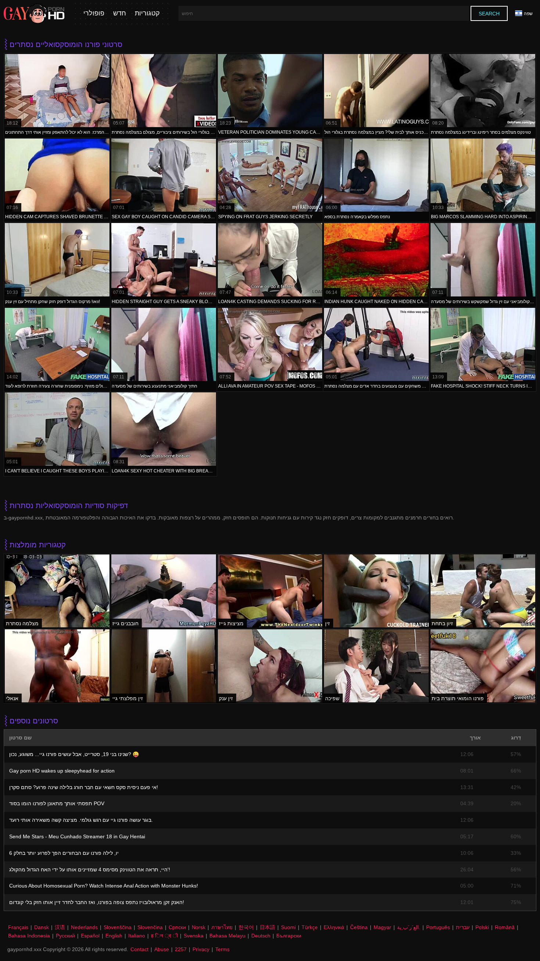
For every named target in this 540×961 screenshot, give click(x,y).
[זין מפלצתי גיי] (163, 665)
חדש (119, 13)
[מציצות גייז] (270, 590)
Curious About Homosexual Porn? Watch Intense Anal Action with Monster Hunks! (103, 886)
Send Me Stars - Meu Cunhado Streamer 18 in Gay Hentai (77, 836)
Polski (482, 927)
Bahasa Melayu (227, 936)
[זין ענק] (270, 665)
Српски (177, 927)
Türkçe (310, 927)
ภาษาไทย (222, 927)
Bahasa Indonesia (29, 936)
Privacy (200, 949)
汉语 (60, 927)
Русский (65, 936)
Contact (139, 949)
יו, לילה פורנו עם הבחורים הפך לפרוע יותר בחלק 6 (64, 853)
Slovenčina (150, 927)
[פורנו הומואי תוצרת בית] (483, 665)
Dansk (41, 927)
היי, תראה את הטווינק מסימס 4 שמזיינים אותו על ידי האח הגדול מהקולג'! (89, 869)
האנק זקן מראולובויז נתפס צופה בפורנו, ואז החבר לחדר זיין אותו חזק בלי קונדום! (96, 902)
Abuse (161, 949)
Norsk (198, 927)
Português (438, 927)
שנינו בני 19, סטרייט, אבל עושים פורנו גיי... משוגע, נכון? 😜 (74, 754)
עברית (462, 927)
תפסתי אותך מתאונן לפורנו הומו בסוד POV (56, 803)
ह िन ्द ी (164, 936)
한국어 (246, 927)
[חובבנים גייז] (163, 590)
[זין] (376, 590)
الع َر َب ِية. (408, 927)
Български (288, 936)
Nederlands (84, 927)
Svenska (194, 936)
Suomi (288, 927)
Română (505, 927)
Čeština (359, 927)
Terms (222, 949)
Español (90, 936)
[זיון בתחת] (483, 590)
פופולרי (93, 13)
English (113, 936)
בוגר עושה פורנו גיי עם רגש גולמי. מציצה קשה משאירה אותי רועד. (81, 820)
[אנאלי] (57, 665)
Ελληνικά (334, 927)
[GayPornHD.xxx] (34, 13)
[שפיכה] (376, 665)
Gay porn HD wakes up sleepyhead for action (62, 771)
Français (18, 927)
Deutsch (260, 936)
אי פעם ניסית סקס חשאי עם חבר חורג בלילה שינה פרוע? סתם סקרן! (83, 787)
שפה (528, 13)
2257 (181, 949)
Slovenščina (118, 927)
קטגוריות (147, 13)
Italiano (136, 936)
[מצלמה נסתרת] (57, 590)
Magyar (382, 927)
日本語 (267, 927)
